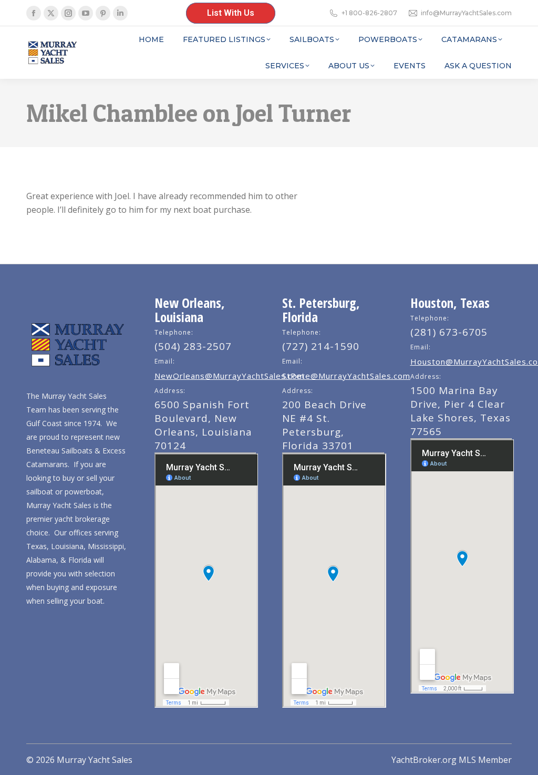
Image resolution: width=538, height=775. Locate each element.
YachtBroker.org (424, 760)
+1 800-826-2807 (369, 13)
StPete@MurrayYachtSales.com (346, 375)
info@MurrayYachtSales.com (466, 13)
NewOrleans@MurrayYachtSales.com (229, 375)
